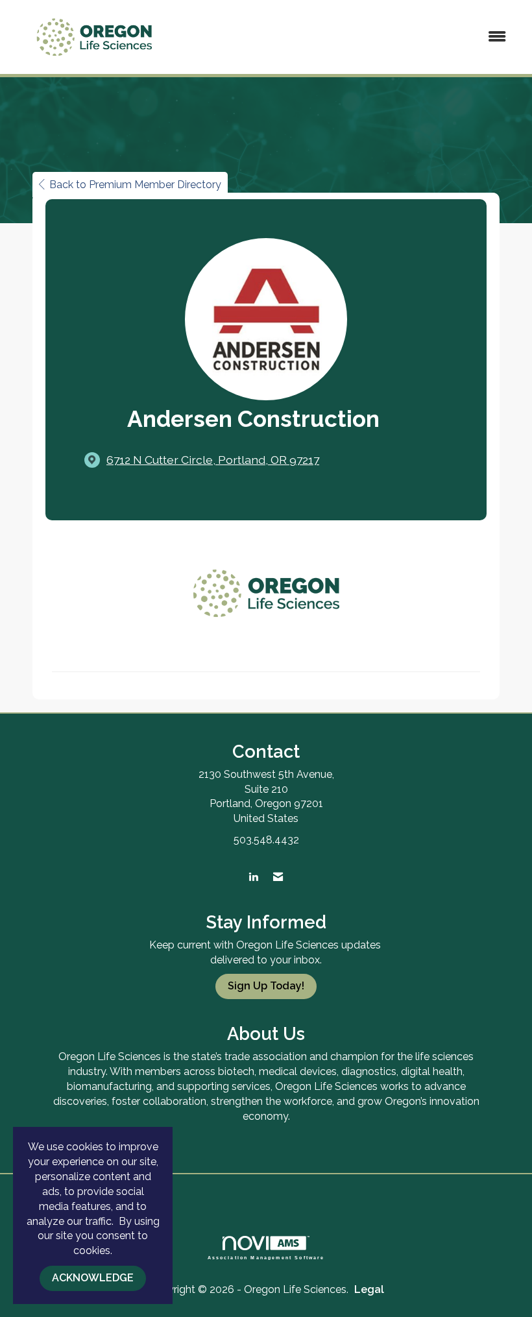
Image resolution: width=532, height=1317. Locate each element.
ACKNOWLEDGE (93, 1278)
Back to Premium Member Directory (135, 184)
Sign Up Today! (266, 986)
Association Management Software (266, 1257)
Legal (369, 1289)
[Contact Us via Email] (278, 877)
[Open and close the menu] (349, 37)
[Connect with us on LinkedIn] (253, 877)
